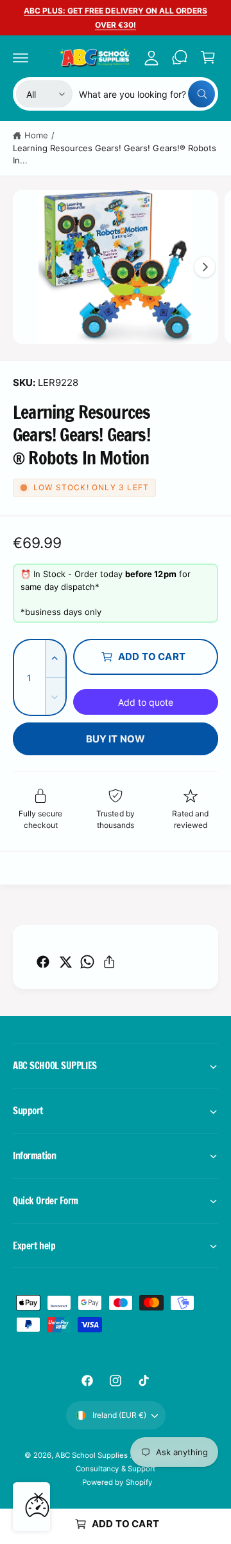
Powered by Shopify (116, 1482)
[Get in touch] (180, 57)
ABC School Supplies (92, 1455)
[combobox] (147, 94)
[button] (20, 57)
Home (36, 135)
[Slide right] (204, 267)
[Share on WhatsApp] (87, 962)
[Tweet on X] (65, 962)
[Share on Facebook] (43, 962)
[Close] (38, 1497)
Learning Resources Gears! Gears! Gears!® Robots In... (114, 154)
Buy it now (116, 739)
